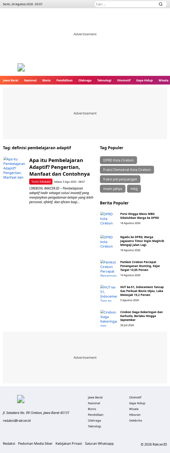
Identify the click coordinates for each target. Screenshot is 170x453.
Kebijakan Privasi (69, 443)
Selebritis (135, 420)
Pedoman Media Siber (35, 443)
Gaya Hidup (144, 80)
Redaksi (9, 443)
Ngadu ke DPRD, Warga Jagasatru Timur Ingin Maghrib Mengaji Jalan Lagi (142, 241)
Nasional (30, 80)
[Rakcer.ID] (21, 68)
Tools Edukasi (41, 182)
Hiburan (135, 415)
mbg (134, 188)
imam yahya (112, 188)
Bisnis (46, 80)
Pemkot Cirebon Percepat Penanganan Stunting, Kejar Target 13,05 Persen (140, 266)
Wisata (163, 80)
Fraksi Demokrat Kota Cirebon (127, 169)
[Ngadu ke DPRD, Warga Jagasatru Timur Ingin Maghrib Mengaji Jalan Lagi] (108, 243)
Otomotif (123, 80)
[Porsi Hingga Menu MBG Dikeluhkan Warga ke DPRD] (108, 220)
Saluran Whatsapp (99, 443)
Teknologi (104, 80)
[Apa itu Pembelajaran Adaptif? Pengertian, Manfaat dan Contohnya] (14, 168)
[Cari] (160, 4)
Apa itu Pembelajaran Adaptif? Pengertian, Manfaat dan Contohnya (59, 167)
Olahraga (84, 80)
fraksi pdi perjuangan (120, 179)
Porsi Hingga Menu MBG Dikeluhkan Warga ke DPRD (139, 216)
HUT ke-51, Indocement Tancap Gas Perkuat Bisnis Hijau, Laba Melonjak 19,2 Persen (142, 291)
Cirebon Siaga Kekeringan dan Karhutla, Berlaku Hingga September (141, 316)
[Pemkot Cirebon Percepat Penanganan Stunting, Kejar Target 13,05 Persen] (108, 268)
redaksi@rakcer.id (17, 420)
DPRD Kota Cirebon (118, 160)
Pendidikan (64, 80)
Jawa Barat (10, 80)
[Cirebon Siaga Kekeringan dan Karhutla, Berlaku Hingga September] (108, 318)
